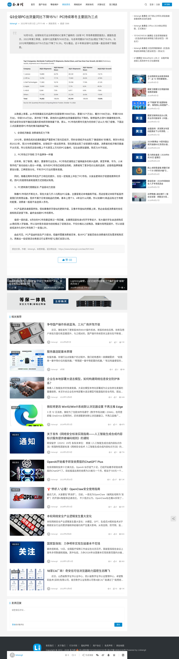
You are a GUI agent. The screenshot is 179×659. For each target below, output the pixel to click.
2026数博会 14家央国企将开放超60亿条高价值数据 (159, 144)
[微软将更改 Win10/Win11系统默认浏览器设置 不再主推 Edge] (27, 415)
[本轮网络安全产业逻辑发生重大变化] (27, 525)
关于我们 (61, 645)
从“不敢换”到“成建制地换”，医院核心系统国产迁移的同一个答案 (159, 105)
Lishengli (142, 650)
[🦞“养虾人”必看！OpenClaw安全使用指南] (27, 498)
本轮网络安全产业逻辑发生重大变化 (69, 516)
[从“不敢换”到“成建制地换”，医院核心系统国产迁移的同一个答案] (139, 105)
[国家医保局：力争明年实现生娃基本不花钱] (27, 552)
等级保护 (54, 4)
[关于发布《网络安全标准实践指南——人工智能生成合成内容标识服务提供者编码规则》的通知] (27, 443)
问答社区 (101, 4)
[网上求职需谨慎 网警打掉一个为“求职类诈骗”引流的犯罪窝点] (139, 170)
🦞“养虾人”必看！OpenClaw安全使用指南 (73, 489)
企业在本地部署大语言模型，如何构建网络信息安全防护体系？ (83, 381)
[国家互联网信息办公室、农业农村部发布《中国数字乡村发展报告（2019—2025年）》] (139, 118)
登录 (152, 4)
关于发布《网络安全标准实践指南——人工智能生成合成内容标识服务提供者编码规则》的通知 (85, 436)
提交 (118, 625)
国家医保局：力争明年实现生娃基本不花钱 (73, 543)
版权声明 (85, 645)
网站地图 (120, 645)
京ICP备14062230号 (116, 650)
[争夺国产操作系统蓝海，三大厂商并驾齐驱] (27, 333)
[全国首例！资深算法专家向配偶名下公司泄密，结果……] (139, 131)
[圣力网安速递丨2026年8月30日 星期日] (139, 157)
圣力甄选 (113, 4)
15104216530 (140, 35)
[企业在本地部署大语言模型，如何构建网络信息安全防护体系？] (27, 387)
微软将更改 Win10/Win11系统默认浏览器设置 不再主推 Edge (85, 406)
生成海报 (89, 655)
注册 (158, 4)
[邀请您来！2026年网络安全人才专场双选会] (139, 184)
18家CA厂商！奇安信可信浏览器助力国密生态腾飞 (78, 571)
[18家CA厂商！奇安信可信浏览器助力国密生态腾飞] (27, 579)
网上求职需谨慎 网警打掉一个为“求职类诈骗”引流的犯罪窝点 (159, 170)
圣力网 (73, 650)
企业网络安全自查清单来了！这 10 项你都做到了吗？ (158, 79)
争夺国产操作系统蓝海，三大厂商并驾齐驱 (73, 324)
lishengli (13, 23)
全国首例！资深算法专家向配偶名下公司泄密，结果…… (158, 131)
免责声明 (108, 645)
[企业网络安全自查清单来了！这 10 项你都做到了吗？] (139, 79)
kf (135, 58)
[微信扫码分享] (97, 655)
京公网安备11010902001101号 (93, 650)
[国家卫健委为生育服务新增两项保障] (139, 92)
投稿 (168, 4)
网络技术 (78, 4)
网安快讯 (90, 4)
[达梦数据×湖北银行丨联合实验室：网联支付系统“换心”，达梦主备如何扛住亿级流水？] (139, 197)
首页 (33, 4)
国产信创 (43, 4)
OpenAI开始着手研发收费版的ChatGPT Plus (75, 461)
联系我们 (50, 645)
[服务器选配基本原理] (27, 360)
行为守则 (73, 645)
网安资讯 (66, 4)
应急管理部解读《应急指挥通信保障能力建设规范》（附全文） (151, 38)
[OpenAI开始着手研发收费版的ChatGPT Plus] (27, 470)
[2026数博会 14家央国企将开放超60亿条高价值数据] (139, 144)
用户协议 (97, 645)
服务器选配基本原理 (59, 351)
